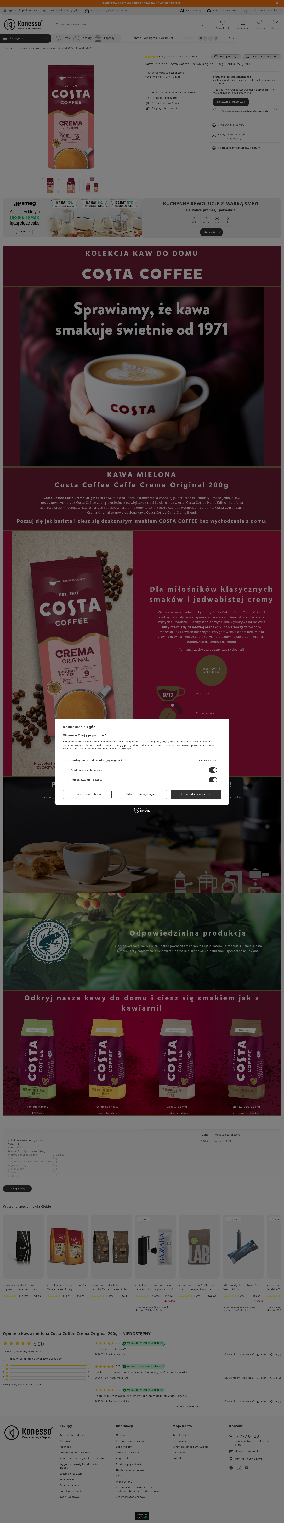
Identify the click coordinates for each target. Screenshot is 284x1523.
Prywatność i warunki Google (113, 748)
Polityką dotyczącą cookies (162, 741)
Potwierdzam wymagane (141, 794)
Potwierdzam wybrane (87, 794)
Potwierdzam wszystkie (196, 794)
